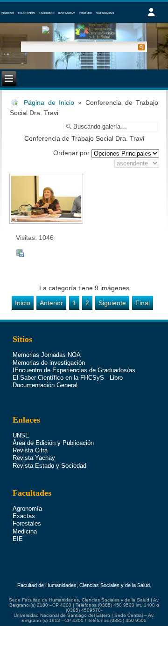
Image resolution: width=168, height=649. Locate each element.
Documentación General (45, 385)
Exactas (24, 515)
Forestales (27, 523)
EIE (18, 538)
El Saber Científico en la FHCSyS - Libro (68, 377)
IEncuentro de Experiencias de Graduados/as (74, 370)
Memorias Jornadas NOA (47, 354)
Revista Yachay (34, 457)
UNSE (21, 435)
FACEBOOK (47, 13)
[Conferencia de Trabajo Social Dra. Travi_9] (46, 199)
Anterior (51, 303)
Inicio (22, 303)
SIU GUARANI (105, 13)
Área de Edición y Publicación (53, 442)
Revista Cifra (30, 450)
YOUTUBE (85, 13)
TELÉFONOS (26, 13)
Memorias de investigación (49, 362)
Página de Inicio (49, 102)
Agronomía (27, 508)
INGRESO (7, 13)
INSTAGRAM (66, 13)
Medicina (25, 531)
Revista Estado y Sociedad (49, 465)
